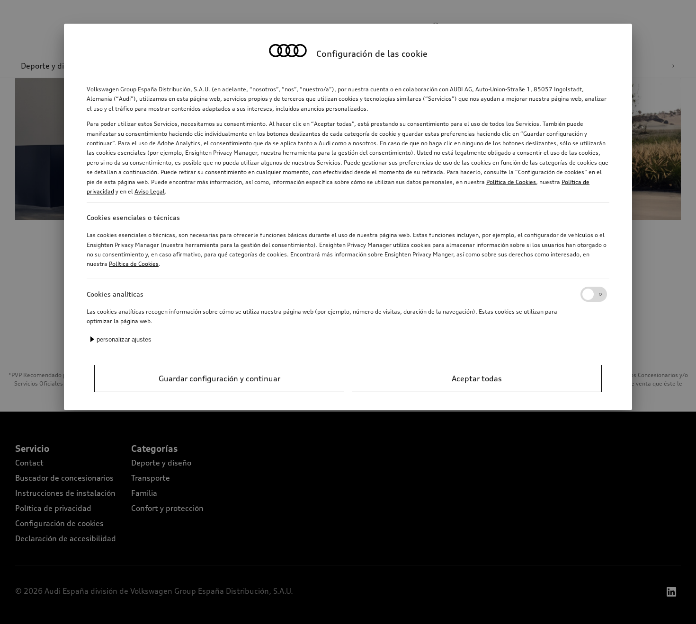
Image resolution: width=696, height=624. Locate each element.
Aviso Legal (149, 191)
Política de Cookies (511, 181)
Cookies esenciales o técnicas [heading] (133, 217)
